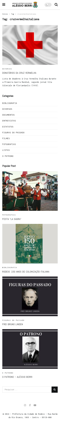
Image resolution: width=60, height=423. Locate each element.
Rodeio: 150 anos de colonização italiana (25, 271)
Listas (6, 150)
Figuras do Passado (13, 132)
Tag (12, 14)
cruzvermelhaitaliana (26, 14)
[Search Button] (55, 390)
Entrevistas (9, 121)
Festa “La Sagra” (11, 219)
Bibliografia (9, 103)
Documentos (8, 115)
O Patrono (7, 156)
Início (5, 14)
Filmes (6, 138)
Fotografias (9, 144)
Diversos (7, 69)
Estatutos (7, 127)
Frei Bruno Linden (12, 324)
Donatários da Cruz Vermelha (19, 72)
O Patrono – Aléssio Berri (17, 377)
